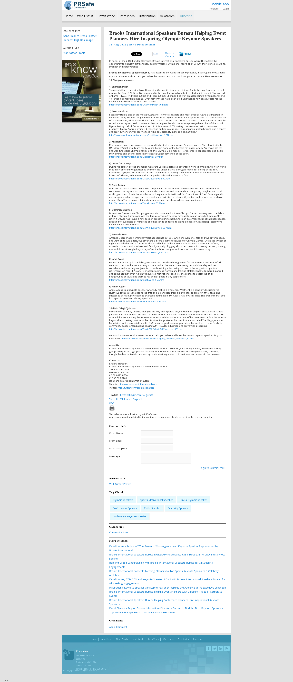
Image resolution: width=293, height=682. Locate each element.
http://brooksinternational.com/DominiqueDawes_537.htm (140, 227)
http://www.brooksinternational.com (138, 384)
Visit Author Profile (74, 52)
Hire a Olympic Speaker (193, 500)
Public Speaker (152, 508)
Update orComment (169, 54)
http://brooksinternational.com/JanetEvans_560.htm (136, 279)
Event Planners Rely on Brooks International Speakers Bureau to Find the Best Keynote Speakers (166, 608)
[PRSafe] (79, 5)
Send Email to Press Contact (79, 35)
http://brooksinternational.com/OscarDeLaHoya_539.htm (139, 178)
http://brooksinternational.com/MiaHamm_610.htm (136, 156)
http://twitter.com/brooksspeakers (136, 387)
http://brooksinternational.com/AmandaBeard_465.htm (138, 252)
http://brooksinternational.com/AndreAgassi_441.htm (137, 301)
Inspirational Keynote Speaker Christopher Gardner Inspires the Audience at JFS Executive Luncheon (167, 587)
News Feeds (122, 639)
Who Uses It (85, 16)
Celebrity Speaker (178, 508)
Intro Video (127, 16)
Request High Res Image (78, 40)
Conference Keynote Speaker (130, 516)
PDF (111, 403)
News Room (106, 639)
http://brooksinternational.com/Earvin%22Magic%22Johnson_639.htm (146, 329)
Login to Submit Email (212, 467)
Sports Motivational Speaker (156, 500)
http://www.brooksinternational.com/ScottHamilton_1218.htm (141, 135)
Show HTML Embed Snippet (125, 399)
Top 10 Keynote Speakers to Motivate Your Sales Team (142, 612)
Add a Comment (118, 626)
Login (225, 8)
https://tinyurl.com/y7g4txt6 (136, 395)
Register (214, 8)
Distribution (147, 16)
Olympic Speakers (123, 500)
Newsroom (167, 16)
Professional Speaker (125, 508)
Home (69, 16)
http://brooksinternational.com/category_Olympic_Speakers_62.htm (158, 338)
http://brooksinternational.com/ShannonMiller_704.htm (138, 104)
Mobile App (220, 4)
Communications (118, 532)
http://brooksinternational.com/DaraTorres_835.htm (137, 203)
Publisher (197, 639)
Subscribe (185, 16)
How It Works (106, 16)
